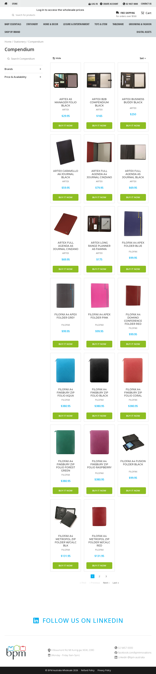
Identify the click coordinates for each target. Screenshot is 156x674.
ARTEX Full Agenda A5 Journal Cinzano (65, 246)
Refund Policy (87, 670)
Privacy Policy (104, 670)
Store (14, 3)
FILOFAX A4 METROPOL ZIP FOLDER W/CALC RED (99, 541)
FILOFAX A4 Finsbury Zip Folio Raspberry (99, 464)
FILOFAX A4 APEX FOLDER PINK (99, 316)
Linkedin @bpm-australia (131, 657)
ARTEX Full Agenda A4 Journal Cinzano (99, 174)
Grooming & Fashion (140, 24)
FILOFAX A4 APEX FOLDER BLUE (133, 244)
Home (8, 41)
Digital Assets (144, 32)
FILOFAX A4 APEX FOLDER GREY (65, 316)
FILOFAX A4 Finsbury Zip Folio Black (99, 392)
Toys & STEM (101, 24)
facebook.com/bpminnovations (134, 652)
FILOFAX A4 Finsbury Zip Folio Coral (133, 392)
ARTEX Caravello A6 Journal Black (65, 174)
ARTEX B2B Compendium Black (99, 102)
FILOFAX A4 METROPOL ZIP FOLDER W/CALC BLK (65, 541)
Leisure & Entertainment (76, 24)
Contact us (146, 3)
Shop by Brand (12, 32)
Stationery (32, 24)
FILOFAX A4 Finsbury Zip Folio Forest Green (65, 466)
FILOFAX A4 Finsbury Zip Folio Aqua (65, 392)
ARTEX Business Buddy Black (133, 101)
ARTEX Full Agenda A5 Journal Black (133, 174)
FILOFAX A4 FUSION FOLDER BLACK (133, 463)
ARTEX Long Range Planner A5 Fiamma (99, 246)
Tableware (118, 24)
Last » (116, 582)
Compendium (35, 41)
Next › (106, 582)
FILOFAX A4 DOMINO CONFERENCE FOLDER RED (133, 319)
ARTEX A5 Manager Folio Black (66, 102)
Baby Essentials (13, 24)
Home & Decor (50, 24)
